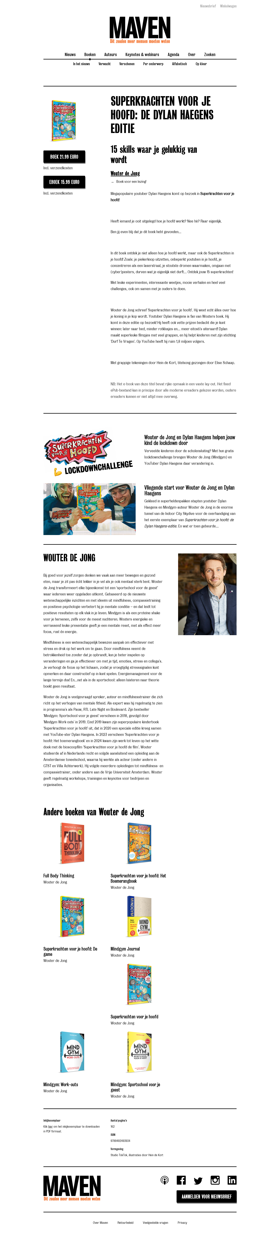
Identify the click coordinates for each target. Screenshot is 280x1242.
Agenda (173, 54)
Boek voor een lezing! (128, 181)
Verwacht (105, 64)
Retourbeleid (125, 1222)
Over (191, 54)
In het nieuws (81, 64)
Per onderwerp (153, 64)
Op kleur (201, 64)
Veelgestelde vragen (155, 1222)
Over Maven (100, 1222)
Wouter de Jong (125, 173)
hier (50, 1126)
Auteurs (110, 54)
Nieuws (70, 54)
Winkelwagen (228, 6)
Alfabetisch (179, 64)
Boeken (90, 54)
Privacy (182, 1222)
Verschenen (126, 64)
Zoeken (209, 54)
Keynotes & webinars (142, 54)
